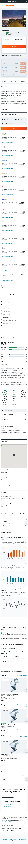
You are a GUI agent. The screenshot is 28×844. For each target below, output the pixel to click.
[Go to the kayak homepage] (9, 5)
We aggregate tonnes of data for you (11, 828)
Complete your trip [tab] (7, 796)
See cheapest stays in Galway (22, 705)
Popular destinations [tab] (20, 796)
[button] (26, 1)
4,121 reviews (17, 33)
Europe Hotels (19, 838)
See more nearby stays (22, 675)
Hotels (13, 838)
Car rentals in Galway (8, 804)
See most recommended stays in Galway (21, 735)
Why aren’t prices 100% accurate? (10, 830)
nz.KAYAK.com (7, 838)
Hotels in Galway (7, 806)
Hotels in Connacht (13, 839)
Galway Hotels (22, 839)
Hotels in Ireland (5, 839)
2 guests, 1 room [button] (7, 43)
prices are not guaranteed (7, 821)
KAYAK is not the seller (7, 825)
